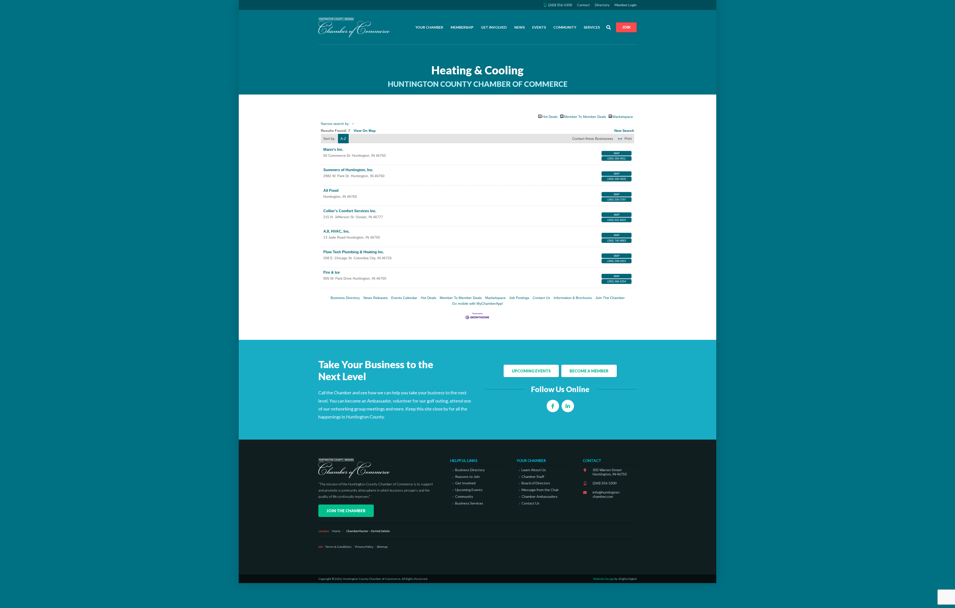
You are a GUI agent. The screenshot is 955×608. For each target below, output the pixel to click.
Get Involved (494, 27)
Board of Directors (536, 483)
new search (624, 131)
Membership (462, 27)
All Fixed (330, 190)
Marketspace (623, 116)
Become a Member (589, 370)
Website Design (603, 579)
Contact (583, 5)
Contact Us (541, 298)
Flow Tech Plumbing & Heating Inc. (353, 252)
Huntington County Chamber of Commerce (355, 27)
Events (539, 27)
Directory (602, 5)
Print (628, 139)
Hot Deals (550, 116)
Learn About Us (534, 470)
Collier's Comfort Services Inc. (349, 211)
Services (592, 27)
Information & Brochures (573, 298)
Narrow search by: (335, 124)
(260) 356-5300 (605, 483)
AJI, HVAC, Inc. (336, 231)
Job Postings (519, 298)
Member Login (626, 5)
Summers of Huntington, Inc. (348, 170)
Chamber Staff (533, 477)
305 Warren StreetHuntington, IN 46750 (610, 472)
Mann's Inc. (333, 149)
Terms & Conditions (338, 547)
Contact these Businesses (592, 139)
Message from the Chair (540, 490)
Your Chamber (429, 27)
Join (626, 27)
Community (564, 27)
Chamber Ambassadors (540, 497)
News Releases (375, 298)
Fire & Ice (331, 272)
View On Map (365, 131)
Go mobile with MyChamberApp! (477, 303)
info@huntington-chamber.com (607, 494)
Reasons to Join (467, 477)
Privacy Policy (364, 547)
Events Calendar (404, 298)
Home (336, 531)
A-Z (343, 139)
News (519, 27)
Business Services (469, 503)
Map (617, 153)
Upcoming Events (531, 370)
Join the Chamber (346, 510)
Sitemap (382, 547)
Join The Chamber (610, 298)
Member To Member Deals (585, 116)
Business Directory (345, 298)
